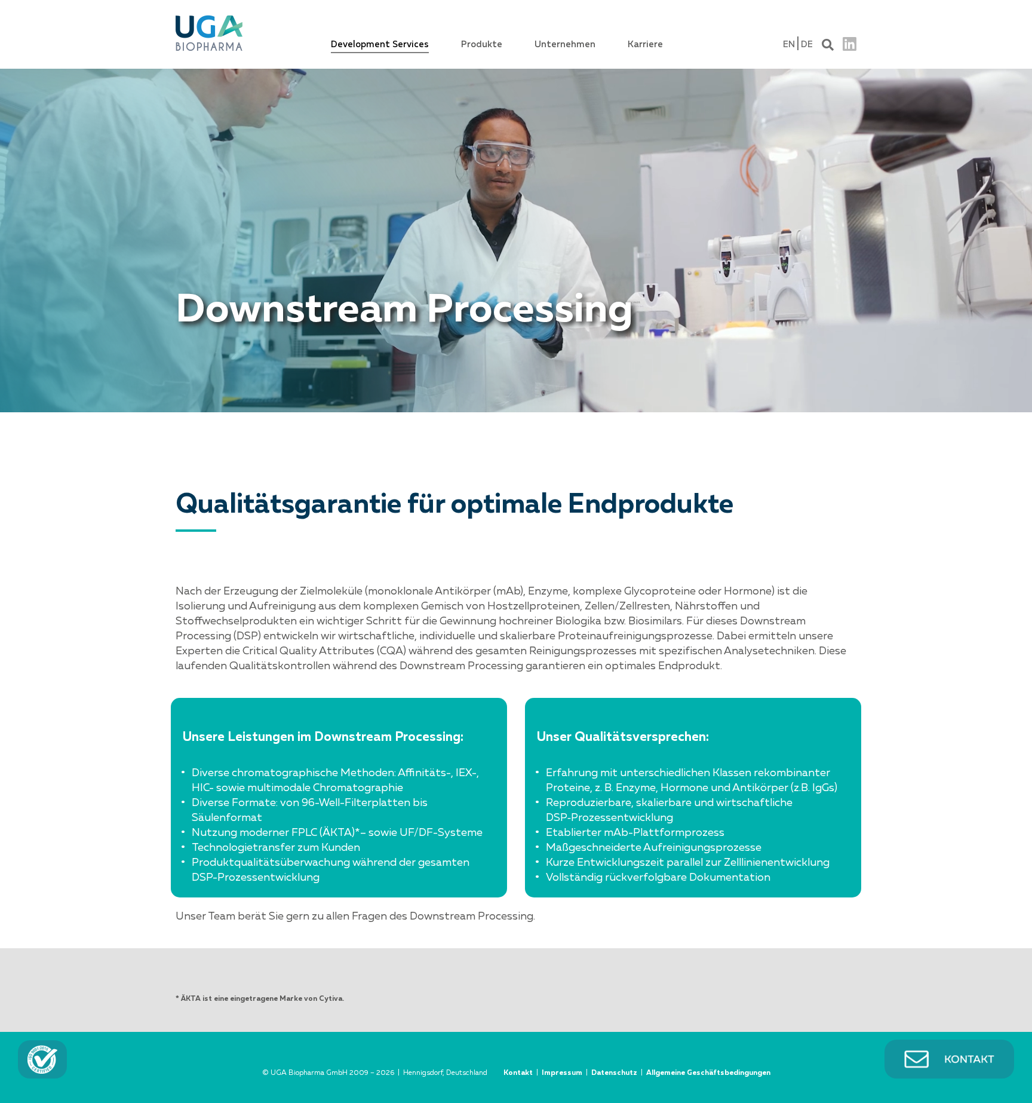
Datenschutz (614, 1073)
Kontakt (518, 1073)
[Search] (828, 43)
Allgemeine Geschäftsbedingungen (708, 1073)
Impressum (562, 1073)
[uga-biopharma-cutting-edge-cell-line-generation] (209, 17)
